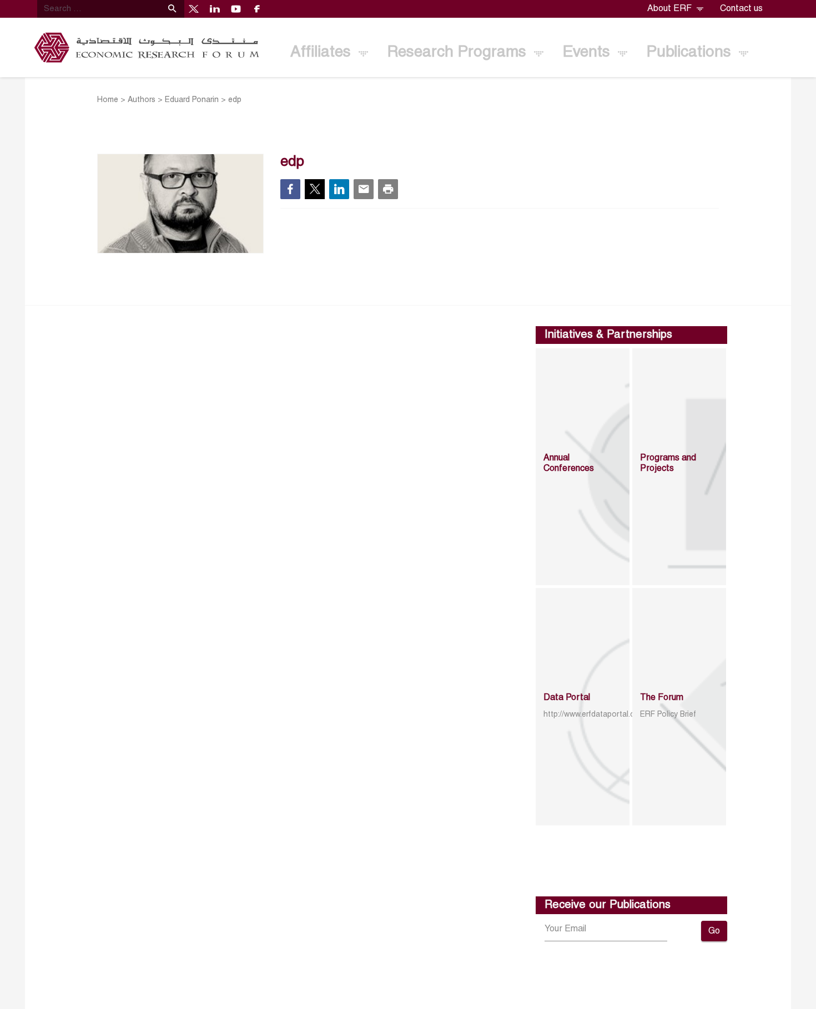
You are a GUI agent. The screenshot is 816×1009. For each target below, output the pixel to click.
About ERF (670, 9)
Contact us (741, 9)
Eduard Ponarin (192, 100)
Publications (691, 52)
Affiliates (322, 52)
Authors (141, 100)
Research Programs (459, 52)
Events (588, 52)
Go (714, 931)
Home (107, 100)
